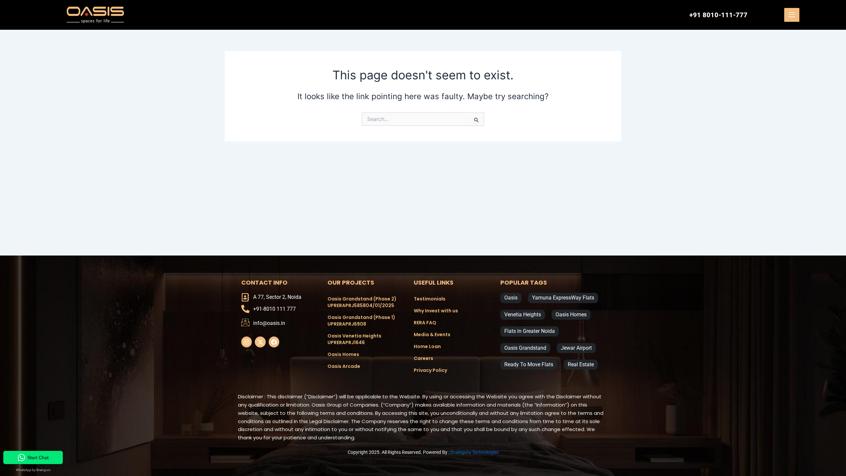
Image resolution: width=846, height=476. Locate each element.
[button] (791, 15)
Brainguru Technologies (474, 452)
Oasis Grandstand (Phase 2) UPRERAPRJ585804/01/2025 (362, 302)
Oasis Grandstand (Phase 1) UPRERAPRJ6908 (361, 320)
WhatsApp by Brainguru (33, 470)
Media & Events (432, 334)
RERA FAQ (425, 322)
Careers (423, 358)
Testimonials (429, 299)
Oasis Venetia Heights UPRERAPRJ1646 (354, 339)
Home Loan (427, 346)
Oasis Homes (343, 354)
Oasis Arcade (343, 366)
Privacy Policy (430, 370)
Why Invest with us (436, 310)
